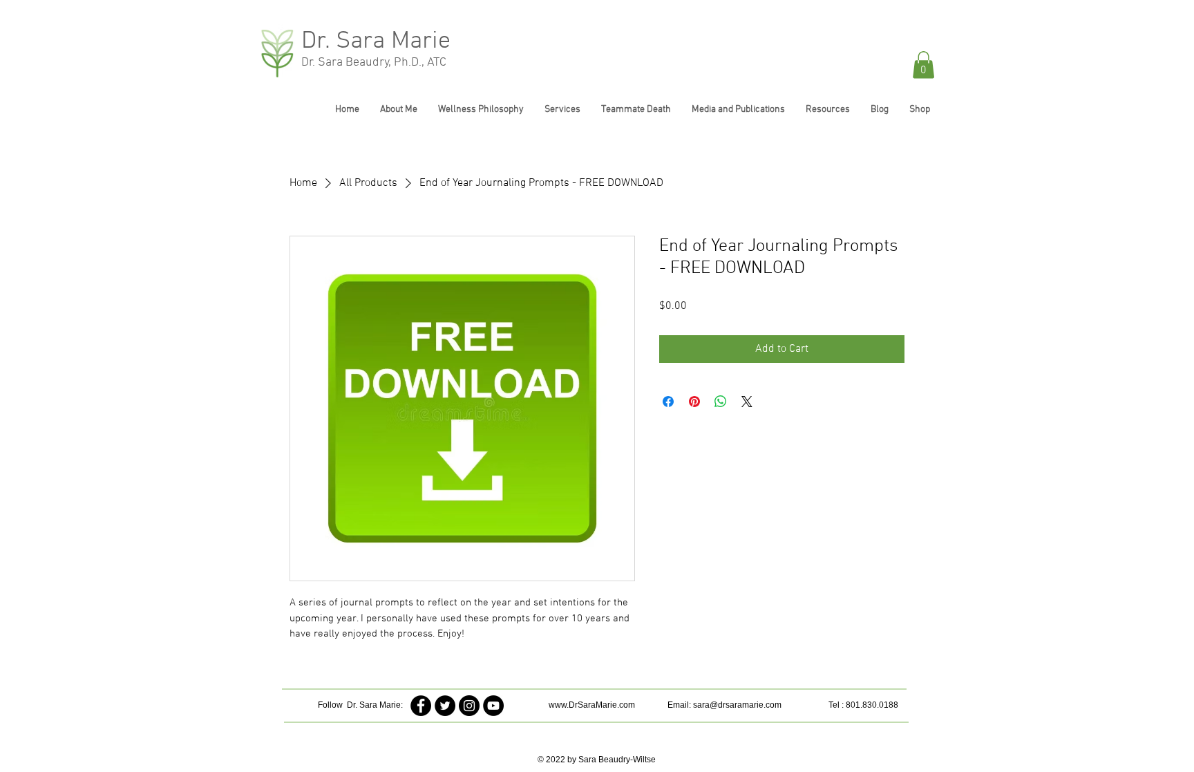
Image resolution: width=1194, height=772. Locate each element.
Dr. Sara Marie (376, 41)
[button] (923, 64)
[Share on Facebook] (668, 401)
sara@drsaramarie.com (737, 705)
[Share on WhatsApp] (720, 401)
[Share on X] (747, 401)
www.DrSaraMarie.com (592, 705)
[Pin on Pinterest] (694, 401)
